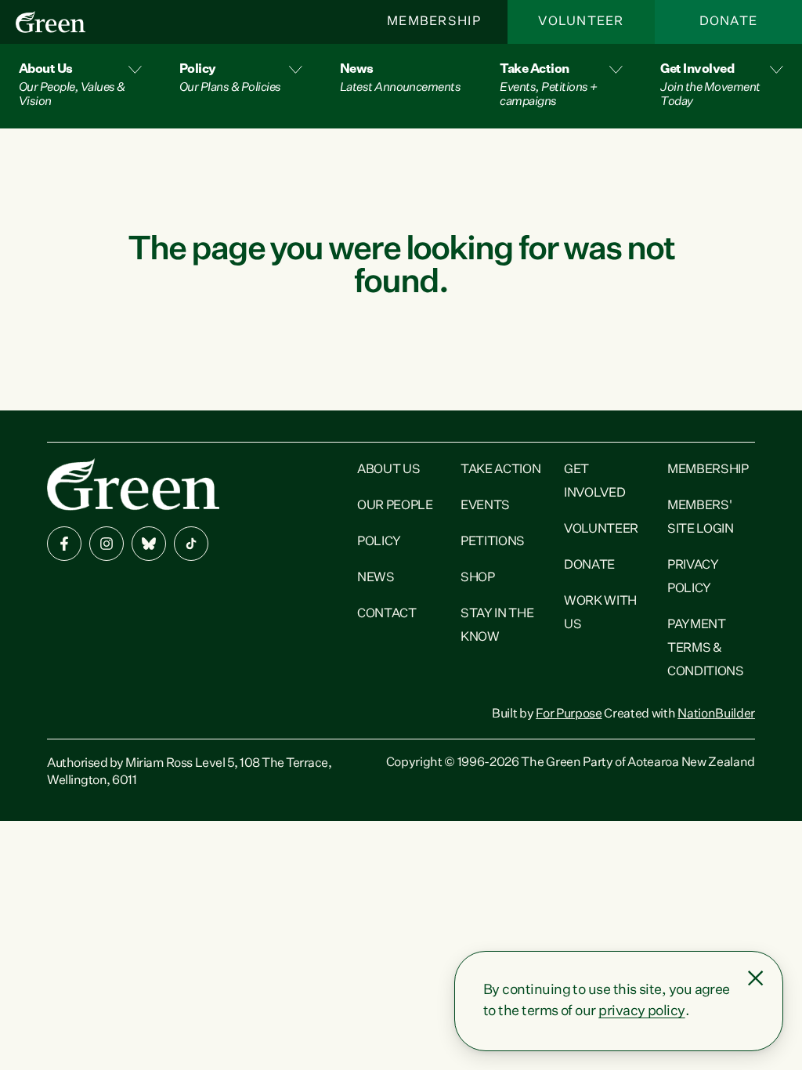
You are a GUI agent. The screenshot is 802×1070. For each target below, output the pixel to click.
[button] (80, 86)
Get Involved (594, 482)
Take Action (500, 470)
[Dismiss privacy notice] (756, 978)
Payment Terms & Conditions (705, 648)
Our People (395, 506)
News (376, 578)
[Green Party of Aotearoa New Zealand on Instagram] (106, 543)
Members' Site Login (700, 518)
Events (485, 506)
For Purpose (569, 714)
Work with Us (600, 613)
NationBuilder (716, 714)
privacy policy (641, 1011)
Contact (387, 614)
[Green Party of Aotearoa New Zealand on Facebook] (64, 543)
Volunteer (581, 22)
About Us (388, 470)
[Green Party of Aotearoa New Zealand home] (133, 484)
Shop (478, 578)
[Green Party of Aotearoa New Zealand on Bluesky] (149, 543)
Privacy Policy (693, 577)
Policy (379, 542)
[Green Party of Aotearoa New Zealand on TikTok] (191, 543)
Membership (434, 22)
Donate (728, 22)
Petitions (493, 542)
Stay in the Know (497, 626)
